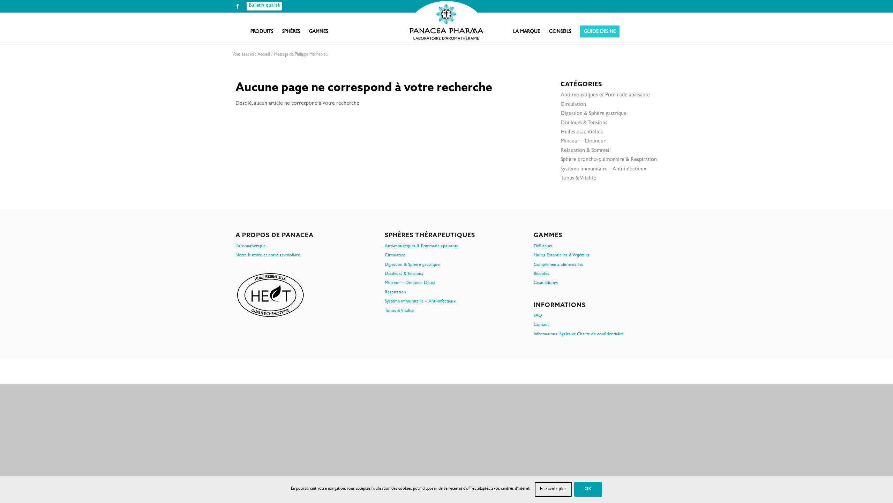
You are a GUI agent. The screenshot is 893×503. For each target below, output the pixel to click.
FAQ (538, 316)
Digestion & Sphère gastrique (593, 114)
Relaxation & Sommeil (586, 151)
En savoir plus (553, 489)
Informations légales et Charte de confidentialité (579, 334)
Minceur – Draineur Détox (410, 283)
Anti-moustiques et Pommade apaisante (605, 95)
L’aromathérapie (250, 246)
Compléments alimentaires (558, 265)
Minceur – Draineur (583, 141)
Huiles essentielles (582, 132)
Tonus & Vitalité (578, 178)
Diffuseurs (543, 246)
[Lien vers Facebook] (237, 6)
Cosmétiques (546, 283)
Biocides (541, 274)
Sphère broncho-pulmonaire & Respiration (609, 160)
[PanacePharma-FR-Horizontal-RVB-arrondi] (446, 21)
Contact (541, 325)
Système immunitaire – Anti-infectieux (603, 169)
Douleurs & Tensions (584, 123)
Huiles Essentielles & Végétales (562, 255)
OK (588, 489)
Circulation (573, 105)
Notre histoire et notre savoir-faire (267, 255)
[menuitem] (262, 32)
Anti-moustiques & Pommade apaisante (421, 246)
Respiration (395, 292)
